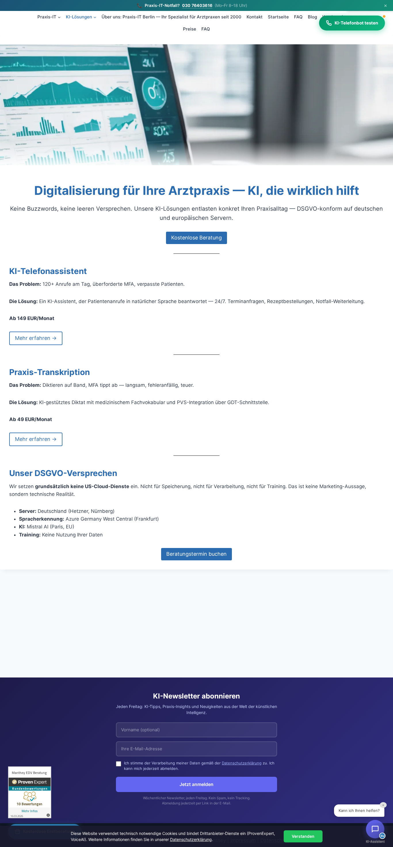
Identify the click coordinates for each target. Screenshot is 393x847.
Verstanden (303, 836)
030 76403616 (197, 5)
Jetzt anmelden (196, 784)
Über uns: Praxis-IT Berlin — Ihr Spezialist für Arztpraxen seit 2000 (171, 17)
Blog (312, 17)
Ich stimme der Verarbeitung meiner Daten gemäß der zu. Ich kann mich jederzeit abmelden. (199, 766)
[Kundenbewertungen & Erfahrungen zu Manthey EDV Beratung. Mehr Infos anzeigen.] (29, 792)
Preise (189, 29)
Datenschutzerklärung (242, 763)
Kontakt (255, 17)
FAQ (298, 17)
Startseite (278, 17)
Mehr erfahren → (36, 338)
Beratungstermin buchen (196, 554)
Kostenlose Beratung (196, 238)
